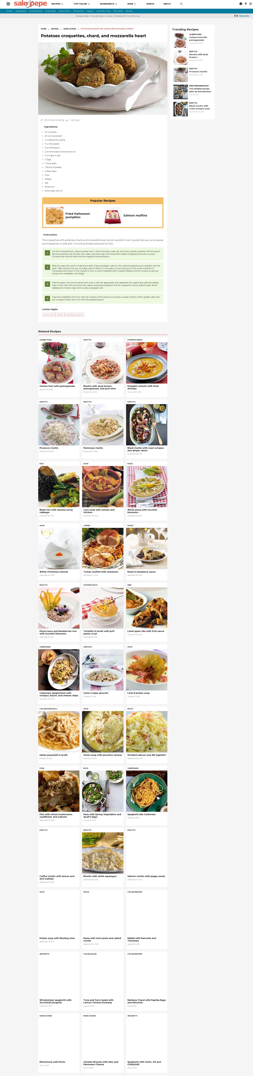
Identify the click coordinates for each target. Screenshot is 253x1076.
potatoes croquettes (75, 315)
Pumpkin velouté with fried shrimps (143, 387)
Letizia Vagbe (50, 309)
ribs (129, 585)
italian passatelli (48, 709)
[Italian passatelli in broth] (58, 731)
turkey (86, 526)
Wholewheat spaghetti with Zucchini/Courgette (55, 1001)
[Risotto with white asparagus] (102, 852)
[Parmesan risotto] (102, 424)
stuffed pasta (90, 585)
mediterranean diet (199, 86)
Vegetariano (21, 11)
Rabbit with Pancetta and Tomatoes (141, 939)
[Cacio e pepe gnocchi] (102, 669)
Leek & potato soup (138, 693)
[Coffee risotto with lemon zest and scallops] (58, 852)
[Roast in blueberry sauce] (146, 548)
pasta (130, 709)
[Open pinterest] (245, 3)
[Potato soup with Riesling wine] (58, 914)
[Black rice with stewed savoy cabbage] (58, 486)
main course (46, 1016)
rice (41, 464)
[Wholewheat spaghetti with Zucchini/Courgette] (58, 976)
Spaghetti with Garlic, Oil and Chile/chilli (144, 1063)
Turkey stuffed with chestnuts (100, 572)
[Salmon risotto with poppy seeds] (146, 852)
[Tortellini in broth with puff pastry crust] (102, 607)
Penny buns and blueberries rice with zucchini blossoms (58, 632)
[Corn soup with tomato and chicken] (102, 486)
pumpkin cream (134, 340)
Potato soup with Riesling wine (57, 938)
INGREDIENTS (107, 4)
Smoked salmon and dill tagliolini (146, 755)
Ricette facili (78, 11)
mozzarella (49, 315)
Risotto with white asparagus (99, 876)
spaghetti (44, 954)
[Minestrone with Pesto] (58, 1038)
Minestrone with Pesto (52, 1062)
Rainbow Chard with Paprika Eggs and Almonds (146, 1001)
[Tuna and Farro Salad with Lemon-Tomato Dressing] (102, 976)
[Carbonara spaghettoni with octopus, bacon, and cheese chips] (58, 669)
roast (130, 526)
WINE (130, 4)
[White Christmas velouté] (58, 548)
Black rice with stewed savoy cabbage (56, 511)
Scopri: (10, 11)
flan (42, 768)
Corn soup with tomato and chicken (99, 511)
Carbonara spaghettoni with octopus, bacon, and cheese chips (59, 694)
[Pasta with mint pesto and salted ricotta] (102, 914)
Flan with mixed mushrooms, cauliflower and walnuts (56, 815)
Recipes (55, 29)
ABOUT (167, 4)
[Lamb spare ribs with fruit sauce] (146, 607)
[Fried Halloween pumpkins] (54, 215)
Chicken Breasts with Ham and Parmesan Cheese (100, 1063)
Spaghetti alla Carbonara (141, 814)
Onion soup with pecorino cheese (102, 755)
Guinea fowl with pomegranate (198, 38)
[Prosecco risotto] (180, 74)
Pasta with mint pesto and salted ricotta (102, 939)
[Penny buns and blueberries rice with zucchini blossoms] (58, 607)
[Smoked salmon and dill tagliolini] (146, 731)
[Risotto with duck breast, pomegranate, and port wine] (180, 57)
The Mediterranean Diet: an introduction (200, 90)
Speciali (129, 11)
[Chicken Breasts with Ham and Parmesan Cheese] (102, 1038)
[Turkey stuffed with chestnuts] (102, 548)
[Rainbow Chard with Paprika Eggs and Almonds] (146, 976)
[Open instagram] (250, 3)
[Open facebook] (240, 3)
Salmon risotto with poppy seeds (146, 876)
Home (43, 29)
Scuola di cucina (103, 11)
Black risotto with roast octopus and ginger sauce (199, 107)
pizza (130, 464)
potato (60, 315)
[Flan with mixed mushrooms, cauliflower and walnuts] (58, 791)
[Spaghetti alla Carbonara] (146, 791)
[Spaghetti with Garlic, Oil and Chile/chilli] (146, 1038)
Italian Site (244, 16)
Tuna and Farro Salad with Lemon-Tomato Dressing (98, 1001)
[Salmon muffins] (112, 215)
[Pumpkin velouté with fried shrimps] (146, 362)
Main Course (70, 29)
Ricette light (50, 11)
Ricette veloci (64, 11)
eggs (85, 768)
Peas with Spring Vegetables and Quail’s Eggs (102, 815)
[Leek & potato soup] (146, 669)
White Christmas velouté (54, 572)
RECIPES (56, 4)
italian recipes (134, 892)
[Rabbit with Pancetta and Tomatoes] (146, 914)
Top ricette (118, 11)
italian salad (90, 954)
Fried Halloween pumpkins (77, 215)
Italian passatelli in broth (54, 755)
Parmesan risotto (93, 448)
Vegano (90, 11)
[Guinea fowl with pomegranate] (180, 40)
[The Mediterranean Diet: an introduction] (180, 91)
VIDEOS (150, 4)
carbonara (45, 647)
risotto (193, 51)
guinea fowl (195, 34)
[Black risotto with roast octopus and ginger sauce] (180, 108)
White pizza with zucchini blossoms (142, 511)
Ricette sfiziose (35, 11)
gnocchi (87, 647)
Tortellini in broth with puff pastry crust (98, 632)
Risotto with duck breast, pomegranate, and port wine (199, 56)
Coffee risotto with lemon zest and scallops (57, 877)
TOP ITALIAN (80, 4)
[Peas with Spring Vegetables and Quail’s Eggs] (102, 791)
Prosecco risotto (198, 71)
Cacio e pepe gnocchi (95, 693)
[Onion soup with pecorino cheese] (102, 731)
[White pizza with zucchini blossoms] (146, 486)
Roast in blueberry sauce (141, 572)
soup (85, 464)
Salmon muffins (135, 215)
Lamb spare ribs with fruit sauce (145, 631)
